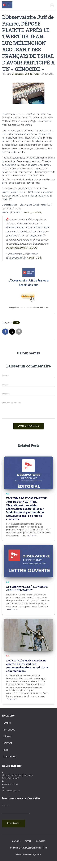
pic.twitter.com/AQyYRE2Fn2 (21, 247)
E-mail (6, 805)
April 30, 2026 (34, 257)
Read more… (31, 536)
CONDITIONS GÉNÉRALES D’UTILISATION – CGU (28, 848)
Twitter (28, 841)
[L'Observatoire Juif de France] (8, 4)
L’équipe (7, 737)
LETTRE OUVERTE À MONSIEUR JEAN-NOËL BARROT (27, 588)
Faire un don (9, 757)
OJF (16, 322)
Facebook (16, 841)
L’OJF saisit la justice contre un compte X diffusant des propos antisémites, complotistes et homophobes (27, 666)
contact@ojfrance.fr (11, 791)
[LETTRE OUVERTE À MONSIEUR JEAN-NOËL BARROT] (28, 561)
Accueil (7, 723)
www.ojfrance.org (33, 212)
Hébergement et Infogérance (28, 854)
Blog (5, 750)
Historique (9, 730)
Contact (7, 743)
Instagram (41, 841)
